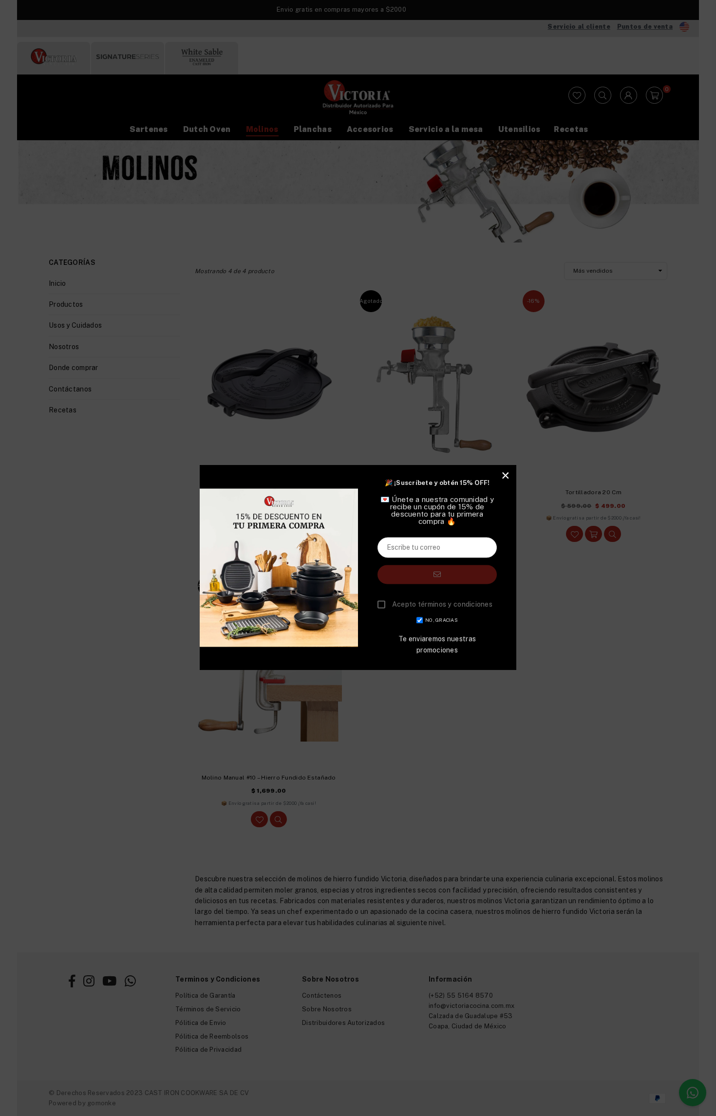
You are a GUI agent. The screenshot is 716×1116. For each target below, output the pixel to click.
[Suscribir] (437, 574)
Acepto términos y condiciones (442, 605)
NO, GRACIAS (441, 620)
